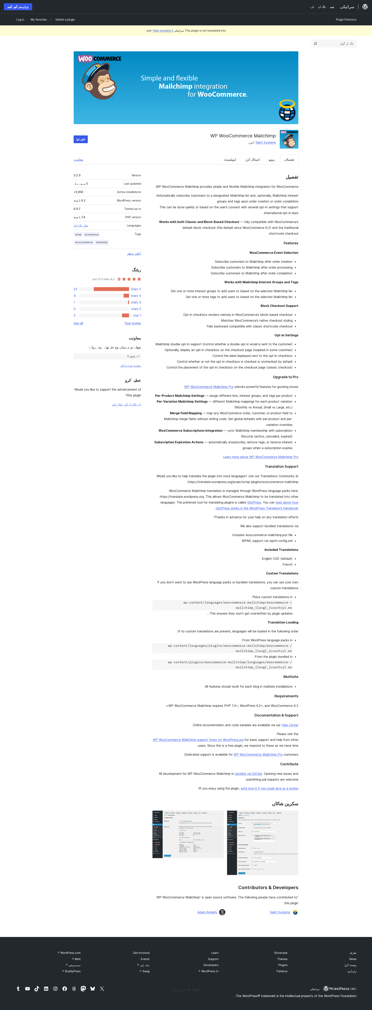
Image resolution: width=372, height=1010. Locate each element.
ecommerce (91, 234)
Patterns (282, 971)
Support (213, 959)
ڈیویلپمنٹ (230, 159)
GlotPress (254, 502)
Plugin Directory (346, 19)
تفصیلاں (289, 159)
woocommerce (84, 242)
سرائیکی (314, 989)
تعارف (352, 952)
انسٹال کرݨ (252, 159)
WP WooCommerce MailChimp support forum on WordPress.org (198, 740)
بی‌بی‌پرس (73, 965)
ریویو (272, 159)
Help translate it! (159, 30)
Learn (215, 952)
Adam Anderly (207, 912)
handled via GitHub (248, 774)
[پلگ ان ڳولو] (315, 43)
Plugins (283, 965)
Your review (132, 323)
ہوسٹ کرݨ (350, 965)
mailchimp (102, 242)
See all (78, 323)
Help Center (290, 725)
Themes (282, 959)
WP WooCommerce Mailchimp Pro (208, 387)
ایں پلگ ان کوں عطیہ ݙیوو (126, 404)
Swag (144, 971)
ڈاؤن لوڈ (80, 139)
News (352, 959)
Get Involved (141, 952)
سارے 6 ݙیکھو (81, 225)
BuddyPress (71, 971)
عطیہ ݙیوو (143, 965)
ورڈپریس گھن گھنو (18, 6)
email (78, 234)
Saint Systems (266, 142)
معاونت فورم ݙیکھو (131, 365)
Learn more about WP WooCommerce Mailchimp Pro (260, 457)
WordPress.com (69, 952)
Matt (76, 959)
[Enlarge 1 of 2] (293, 816)
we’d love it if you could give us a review (269, 788)
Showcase (281, 952)
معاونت (78, 159)
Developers (211, 965)
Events (145, 959)
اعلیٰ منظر (134, 253)
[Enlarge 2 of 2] (218, 816)
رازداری (352, 971)
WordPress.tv (208, 971)
